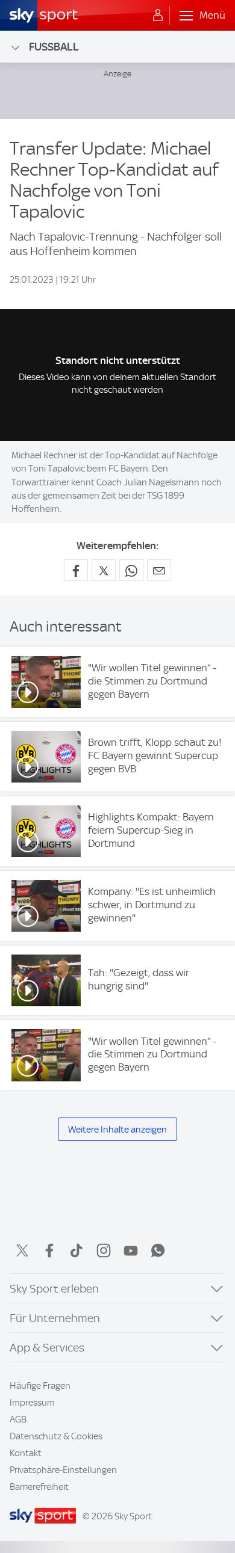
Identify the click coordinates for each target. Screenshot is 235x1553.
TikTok (76, 1250)
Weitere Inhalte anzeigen (117, 1129)
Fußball (54, 46)
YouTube (130, 1250)
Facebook (49, 1250)
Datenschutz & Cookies (56, 1436)
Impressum (32, 1402)
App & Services (47, 1348)
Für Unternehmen (55, 1318)
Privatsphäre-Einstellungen (63, 1470)
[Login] (157, 15)
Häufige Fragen (40, 1385)
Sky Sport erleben (54, 1289)
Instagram (103, 1250)
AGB (18, 1419)
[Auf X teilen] (104, 570)
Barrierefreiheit (39, 1486)
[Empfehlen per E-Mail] (159, 570)
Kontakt (26, 1453)
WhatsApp (158, 1250)
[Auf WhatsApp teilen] (131, 570)
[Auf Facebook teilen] (76, 570)
